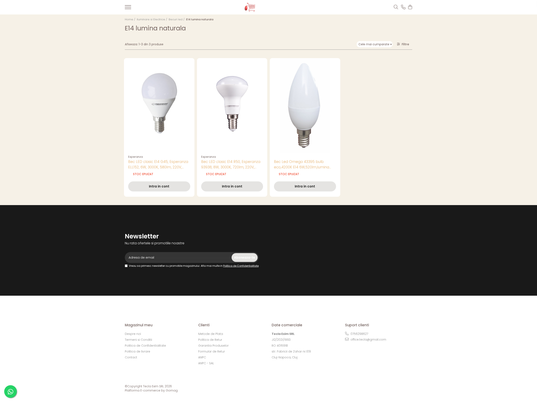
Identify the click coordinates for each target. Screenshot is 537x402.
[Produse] (128, 8)
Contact (131, 357)
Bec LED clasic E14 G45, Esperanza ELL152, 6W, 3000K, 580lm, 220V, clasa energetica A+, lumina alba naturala (158, 164)
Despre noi (133, 334)
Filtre (404, 44)
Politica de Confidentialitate (241, 266)
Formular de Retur (211, 351)
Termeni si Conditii (138, 340)
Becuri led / (177, 19)
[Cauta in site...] (396, 7)
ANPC (202, 357)
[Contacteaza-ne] (403, 7)
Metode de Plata (210, 334)
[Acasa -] (261, 7)
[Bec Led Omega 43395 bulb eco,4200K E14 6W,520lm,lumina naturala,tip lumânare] (305, 105)
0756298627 (359, 334)
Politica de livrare (137, 351)
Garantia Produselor (213, 345)
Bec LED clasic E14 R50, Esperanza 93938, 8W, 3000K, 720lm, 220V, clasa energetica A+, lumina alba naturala (230, 164)
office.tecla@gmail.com (368, 339)
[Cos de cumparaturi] (410, 7)
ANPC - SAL (206, 363)
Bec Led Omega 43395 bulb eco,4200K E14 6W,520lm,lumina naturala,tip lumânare (301, 164)
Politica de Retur (210, 340)
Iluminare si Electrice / (152, 19)
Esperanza (135, 157)
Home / (130, 19)
